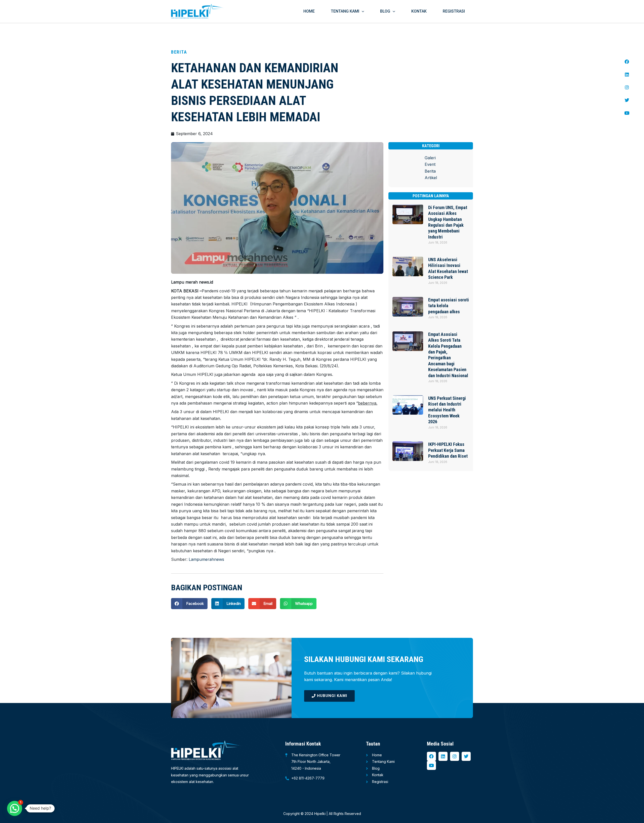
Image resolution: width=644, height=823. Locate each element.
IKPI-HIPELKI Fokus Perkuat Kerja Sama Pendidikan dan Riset (448, 450)
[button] (361, 11)
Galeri (430, 157)
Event (430, 164)
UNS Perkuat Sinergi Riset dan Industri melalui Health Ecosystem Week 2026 (447, 410)
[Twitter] (626, 100)
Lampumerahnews (206, 559)
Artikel (431, 177)
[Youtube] (626, 112)
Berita (430, 171)
